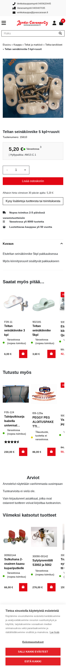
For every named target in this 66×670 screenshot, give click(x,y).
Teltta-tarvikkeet (53, 44)
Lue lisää (54, 632)
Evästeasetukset (33, 642)
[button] (23, 354)
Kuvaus (8, 243)
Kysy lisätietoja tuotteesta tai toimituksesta (33, 201)
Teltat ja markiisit (33, 44)
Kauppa (18, 44)
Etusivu (7, 44)
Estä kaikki (33, 661)
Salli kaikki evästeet (33, 651)
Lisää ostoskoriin (33, 181)
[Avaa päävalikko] (8, 23)
